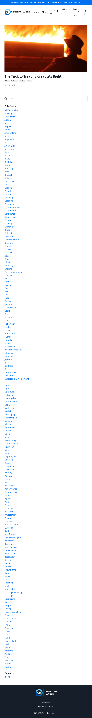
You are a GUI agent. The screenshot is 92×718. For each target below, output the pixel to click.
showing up (10, 569)
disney (7, 249)
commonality (10, 204)
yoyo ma (8, 667)
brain (7, 165)
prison (7, 518)
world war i (10, 660)
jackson (8, 359)
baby (6, 152)
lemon (7, 385)
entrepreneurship (13, 272)
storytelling (10, 589)
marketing (9, 408)
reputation (9, 553)
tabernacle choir (12, 612)
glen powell (10, 307)
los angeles (10, 398)
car (6, 184)
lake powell (10, 372)
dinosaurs (9, 246)
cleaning (8, 197)
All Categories (11, 110)
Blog (44, 12)
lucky (7, 404)
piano (29, 81)
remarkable (10, 550)
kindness (8, 366)
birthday (8, 162)
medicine (8, 411)
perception (9, 485)
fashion (8, 285)
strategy (8, 595)
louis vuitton (11, 401)
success (8, 602)
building (8, 178)
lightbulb (23, 81)
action (7, 119)
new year (9, 446)
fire (6, 288)
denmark (8, 236)
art (6, 142)
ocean (7, 463)
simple (7, 573)
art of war (9, 145)
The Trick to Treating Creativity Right (32, 76)
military (8, 421)
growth (8, 317)
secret (7, 563)
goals (7, 310)
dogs (6, 255)
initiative (8, 356)
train (7, 624)
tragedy (8, 621)
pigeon (7, 498)
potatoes (8, 508)
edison (7, 81)
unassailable (10, 641)
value (7, 647)
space (7, 579)
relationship (10, 547)
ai (5, 123)
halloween (14, 81)
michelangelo (10, 417)
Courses (66, 9)
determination (11, 239)
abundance (9, 116)
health (7, 327)
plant (7, 501)
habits (7, 320)
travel (7, 631)
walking (8, 654)
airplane (8, 126)
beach (7, 155)
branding (8, 168)
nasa (6, 437)
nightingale (10, 456)
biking (7, 158)
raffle (7, 531)
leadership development (16, 378)
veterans (8, 650)
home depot (10, 333)
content (8, 220)
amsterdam (10, 133)
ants (6, 136)
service (7, 566)
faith (6, 281)
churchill (8, 191)
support (8, 605)
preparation (10, 514)
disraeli (8, 252)
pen (6, 482)
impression (9, 346)
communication (12, 207)
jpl (5, 362)
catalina (8, 187)
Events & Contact (75, 12)
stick (6, 586)
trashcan (8, 628)
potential (8, 511)
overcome (9, 469)
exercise (8, 275)
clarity (7, 194)
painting (8, 472)
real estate (9, 534)
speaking (8, 582)
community (10, 210)
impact (7, 343)
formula (8, 301)
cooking (8, 223)
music (7, 434)
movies (7, 430)
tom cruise (10, 618)
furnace (8, 304)
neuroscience (11, 443)
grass (7, 314)
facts (7, 278)
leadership (9, 375)
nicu (6, 453)
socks (7, 576)
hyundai (8, 340)
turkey (7, 637)
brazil (7, 171)
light (7, 388)
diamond (8, 243)
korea (7, 369)
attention (9, 149)
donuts (8, 259)
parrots (8, 476)
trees (7, 634)
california (9, 181)
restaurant (9, 556)
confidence (9, 213)
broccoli (8, 175)
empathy (8, 265)
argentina (9, 139)
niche (7, 450)
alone (7, 129)
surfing (7, 608)
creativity (9, 226)
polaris (7, 505)
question (8, 527)
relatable (9, 544)
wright (7, 663)
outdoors (9, 466)
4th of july (9, 113)
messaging (9, 414)
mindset (8, 424)
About (37, 12)
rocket (7, 560)
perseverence (10, 492)
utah (6, 644)
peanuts (8, 479)
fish (6, 291)
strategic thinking (13, 592)
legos (7, 382)
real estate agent (13, 537)
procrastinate (11, 524)
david (7, 230)
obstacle (8, 459)
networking (10, 440)
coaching (8, 200)
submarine (9, 599)
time (6, 615)
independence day (13, 349)
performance (10, 488)
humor (7, 336)
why (6, 657)
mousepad (9, 427)
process (8, 521)
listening (8, 395)
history (8, 330)
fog (6, 294)
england (8, 268)
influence (8, 353)
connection (9, 217)
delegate (8, 233)
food (6, 298)
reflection (9, 540)
